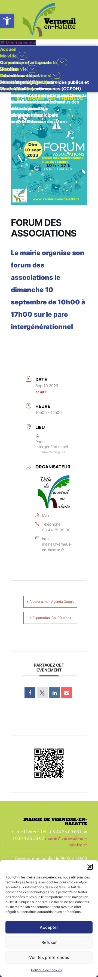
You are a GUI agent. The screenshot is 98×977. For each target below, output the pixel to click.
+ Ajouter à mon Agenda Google (50, 602)
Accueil (8, 49)
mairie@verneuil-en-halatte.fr (57, 547)
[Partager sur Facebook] (29, 692)
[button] (7, 21)
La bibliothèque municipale (29, 115)
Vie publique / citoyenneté (28, 62)
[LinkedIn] (54, 692)
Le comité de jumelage (24, 108)
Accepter (49, 927)
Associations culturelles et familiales (40, 95)
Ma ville (8, 56)
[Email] (66, 692)
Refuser (49, 942)
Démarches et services (25, 75)
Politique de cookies (46, 970)
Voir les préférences (49, 957)
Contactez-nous (17, 88)
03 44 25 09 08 (56, 530)
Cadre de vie (13, 69)
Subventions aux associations (32, 102)
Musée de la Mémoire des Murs (33, 121)
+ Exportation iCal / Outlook (50, 618)
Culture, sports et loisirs (26, 82)
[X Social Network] (42, 692)
